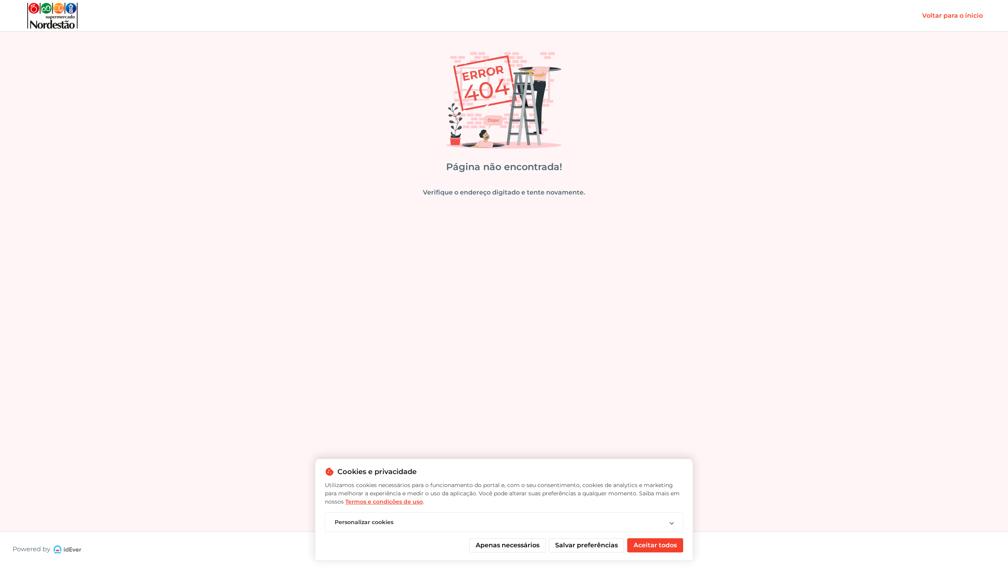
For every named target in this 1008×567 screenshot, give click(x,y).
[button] (504, 522)
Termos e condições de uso (384, 501)
